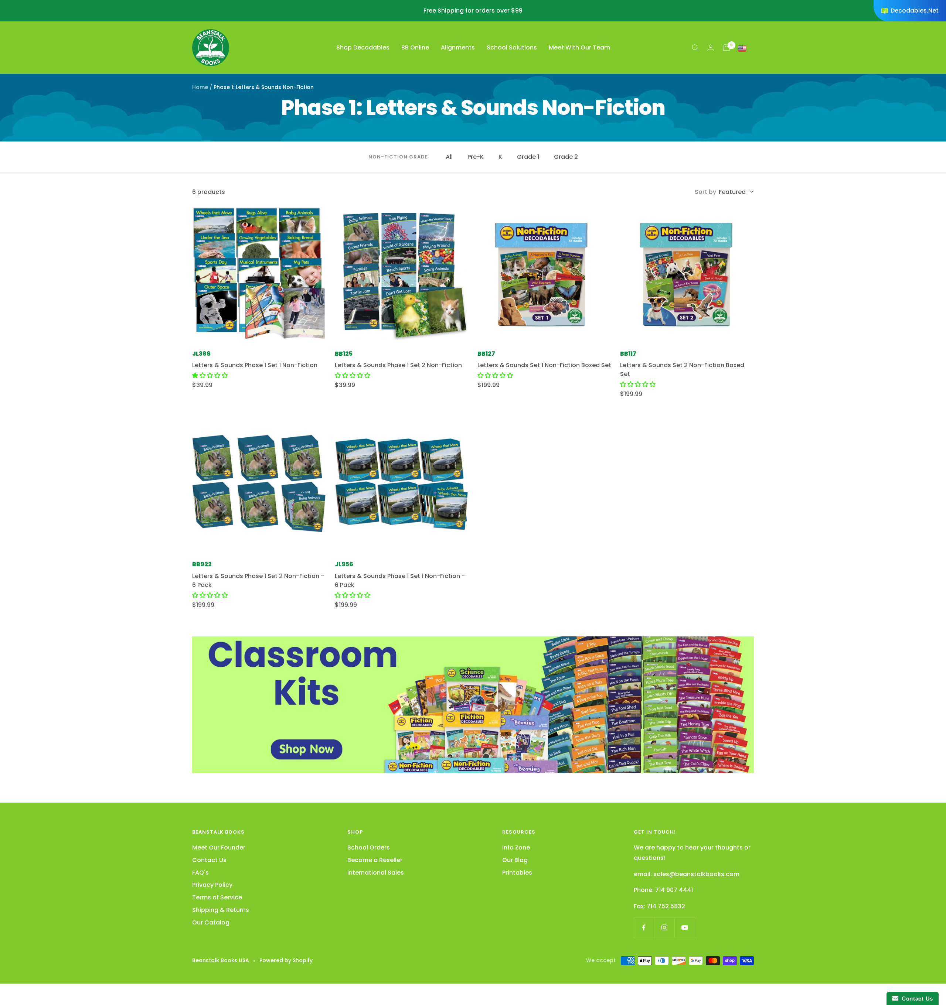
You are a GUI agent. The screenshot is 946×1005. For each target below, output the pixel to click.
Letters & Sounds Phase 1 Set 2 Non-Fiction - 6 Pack (258, 580)
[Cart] (726, 47)
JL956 (344, 564)
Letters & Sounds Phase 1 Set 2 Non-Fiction (398, 365)
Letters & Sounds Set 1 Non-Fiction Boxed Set (544, 365)
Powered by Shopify (286, 960)
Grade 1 (528, 157)
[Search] (695, 47)
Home (200, 87)
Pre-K (475, 157)
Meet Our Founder (218, 847)
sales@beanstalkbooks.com (696, 874)
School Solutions (512, 47)
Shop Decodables (362, 47)
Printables (517, 872)
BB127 (486, 353)
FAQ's (200, 872)
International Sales (375, 872)
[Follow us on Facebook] (644, 927)
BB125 (344, 353)
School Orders (368, 847)
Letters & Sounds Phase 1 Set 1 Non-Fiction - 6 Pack (400, 580)
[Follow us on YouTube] (684, 927)
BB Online (415, 47)
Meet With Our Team (579, 47)
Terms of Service (217, 897)
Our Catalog (210, 922)
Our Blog (515, 860)
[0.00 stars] (352, 375)
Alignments (458, 47)
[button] (210, 375)
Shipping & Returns (220, 910)
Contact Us (209, 860)
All (449, 157)
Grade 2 (566, 157)
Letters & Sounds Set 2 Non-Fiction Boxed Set (682, 369)
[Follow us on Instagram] (664, 927)
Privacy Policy (212, 885)
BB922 (202, 564)
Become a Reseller (374, 860)
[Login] (710, 47)
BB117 (628, 353)
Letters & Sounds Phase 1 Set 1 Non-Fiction (254, 365)
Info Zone (516, 847)
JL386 (201, 353)
